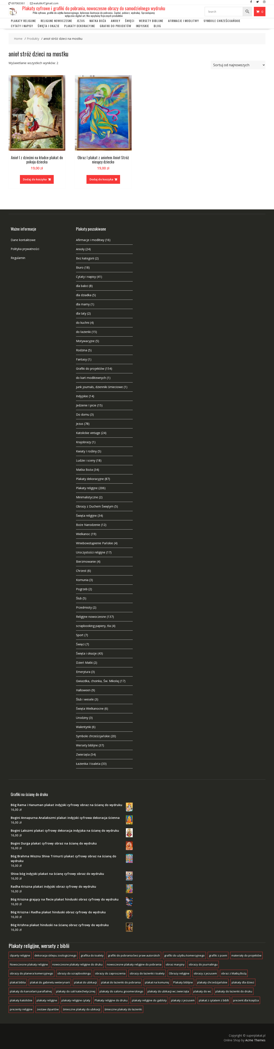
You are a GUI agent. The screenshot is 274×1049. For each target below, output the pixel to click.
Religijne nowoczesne (56, 20)
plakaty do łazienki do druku (233, 991)
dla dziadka (83, 295)
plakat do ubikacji (85, 982)
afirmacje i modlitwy (183, 20)
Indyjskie (142, 26)
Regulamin (18, 258)
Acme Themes (255, 1040)
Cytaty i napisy (22, 26)
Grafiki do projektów (115, 26)
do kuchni (82, 323)
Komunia (82, 580)
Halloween (83, 690)
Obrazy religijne (179, 973)
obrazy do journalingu (203, 964)
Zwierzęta (83, 754)
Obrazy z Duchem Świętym (94, 506)
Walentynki (83, 727)
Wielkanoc (83, 534)
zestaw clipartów (48, 1009)
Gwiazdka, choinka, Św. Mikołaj (97, 681)
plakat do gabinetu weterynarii (50, 982)
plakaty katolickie (21, 1000)
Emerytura (83, 672)
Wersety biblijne (87, 745)
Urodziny (82, 718)
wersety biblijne (151, 20)
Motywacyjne (85, 341)
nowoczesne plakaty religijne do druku (77, 964)
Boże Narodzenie (88, 525)
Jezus (81, 20)
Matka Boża (97, 20)
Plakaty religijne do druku (111, 1000)
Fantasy (81, 359)
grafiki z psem (218, 955)
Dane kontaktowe (23, 240)
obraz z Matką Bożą (233, 973)
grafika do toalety (92, 955)
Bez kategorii (85, 258)
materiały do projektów (246, 955)
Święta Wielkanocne (90, 708)
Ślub (79, 598)
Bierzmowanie (86, 561)
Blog (157, 26)
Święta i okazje (49, 26)
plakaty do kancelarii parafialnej (31, 991)
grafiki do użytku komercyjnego (184, 955)
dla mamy (83, 304)
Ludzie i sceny (85, 460)
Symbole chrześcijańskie (222, 20)
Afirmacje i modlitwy (90, 240)
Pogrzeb (82, 589)
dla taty (81, 313)
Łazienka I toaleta (88, 764)
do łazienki (83, 332)
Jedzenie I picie (86, 405)
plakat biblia (18, 982)
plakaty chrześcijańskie (212, 982)
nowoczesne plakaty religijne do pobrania (134, 964)
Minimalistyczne (87, 497)
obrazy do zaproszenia (110, 973)
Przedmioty (84, 607)
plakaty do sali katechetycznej (75, 991)
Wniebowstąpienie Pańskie (94, 543)
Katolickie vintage (88, 433)
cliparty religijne (20, 955)
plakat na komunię (157, 982)
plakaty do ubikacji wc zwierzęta (168, 991)
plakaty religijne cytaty (75, 1000)
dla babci (82, 286)
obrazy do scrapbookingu (74, 973)
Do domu (82, 414)
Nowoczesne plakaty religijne (29, 964)
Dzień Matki (84, 663)
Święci (129, 20)
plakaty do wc (202, 991)
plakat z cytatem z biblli (214, 1000)
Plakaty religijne (23, 20)
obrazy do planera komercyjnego (31, 973)
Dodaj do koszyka (35, 179)
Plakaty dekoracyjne (79, 26)
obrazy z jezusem (205, 973)
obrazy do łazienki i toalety (147, 973)
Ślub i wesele (85, 699)
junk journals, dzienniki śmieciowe (99, 387)
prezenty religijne (21, 1009)
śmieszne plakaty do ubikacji (81, 1009)
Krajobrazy (83, 442)
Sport (79, 635)
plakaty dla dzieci (243, 982)
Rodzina (81, 350)
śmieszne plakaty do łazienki (123, 1009)
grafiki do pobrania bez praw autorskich (134, 955)
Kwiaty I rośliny (86, 451)
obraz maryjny (175, 964)
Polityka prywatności (25, 249)
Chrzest (81, 571)
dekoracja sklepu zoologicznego (55, 955)
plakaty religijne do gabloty (149, 1000)
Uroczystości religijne (90, 552)
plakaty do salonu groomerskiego (121, 991)
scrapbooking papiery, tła (93, 626)
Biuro (79, 267)
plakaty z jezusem (183, 1000)
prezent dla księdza (246, 1000)
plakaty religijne (47, 1000)
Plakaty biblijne (183, 982)
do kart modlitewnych (91, 378)
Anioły (115, 20)
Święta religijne (86, 515)
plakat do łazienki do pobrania (121, 982)
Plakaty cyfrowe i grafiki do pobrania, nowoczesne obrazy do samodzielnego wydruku (93, 8)
